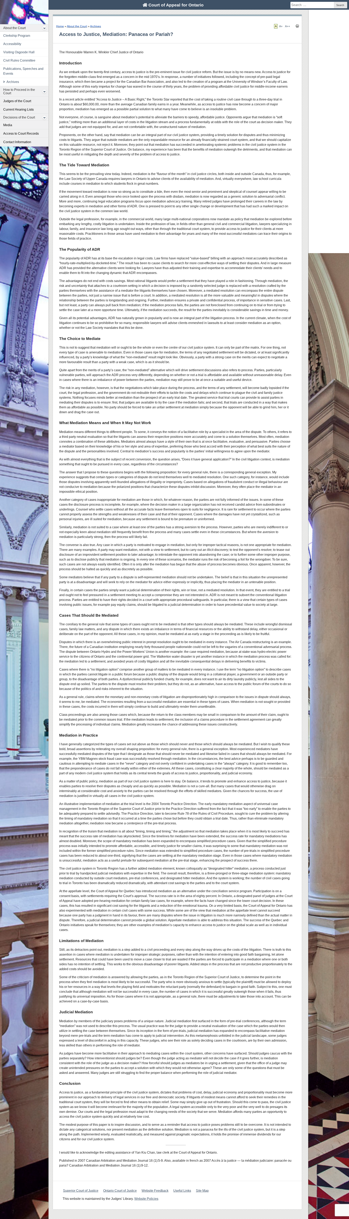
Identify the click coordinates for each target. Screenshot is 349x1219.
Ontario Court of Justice (120, 1190)
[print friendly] (297, 26)
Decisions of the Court (19, 117)
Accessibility (12, 44)
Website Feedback (155, 1190)
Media (7, 125)
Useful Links (182, 1190)
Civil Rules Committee (19, 60)
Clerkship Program (16, 35)
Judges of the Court (17, 101)
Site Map (202, 1190)
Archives (12, 82)
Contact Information (17, 142)
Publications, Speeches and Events (23, 71)
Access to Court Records (21, 133)
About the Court (14, 28)
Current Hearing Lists (18, 109)
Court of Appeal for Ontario (175, 5)
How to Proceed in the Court (19, 91)
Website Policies (146, 1198)
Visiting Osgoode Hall (19, 52)
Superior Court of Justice (80, 1190)
